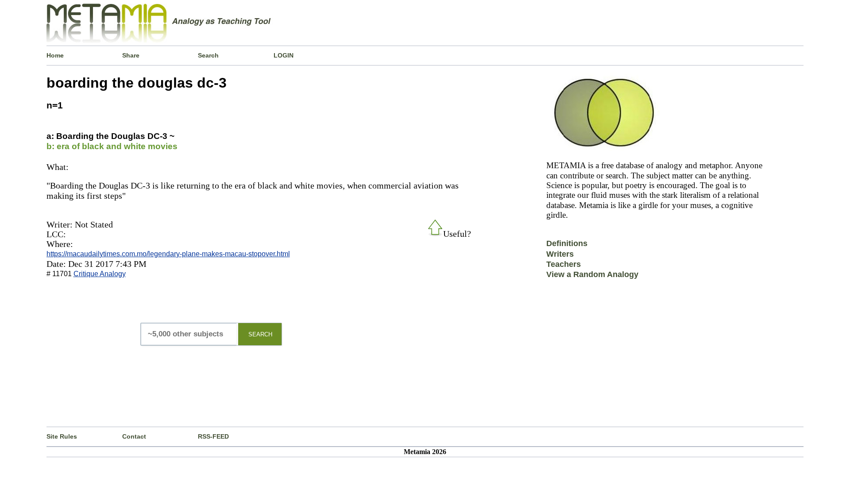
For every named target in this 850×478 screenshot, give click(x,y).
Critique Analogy (99, 274)
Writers (560, 254)
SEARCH (260, 334)
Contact (134, 436)
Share (130, 55)
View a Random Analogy (592, 274)
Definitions (566, 243)
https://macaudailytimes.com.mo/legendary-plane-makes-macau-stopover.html (168, 254)
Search (208, 55)
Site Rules (61, 436)
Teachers (563, 264)
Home (55, 55)
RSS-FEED (213, 436)
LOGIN (284, 55)
